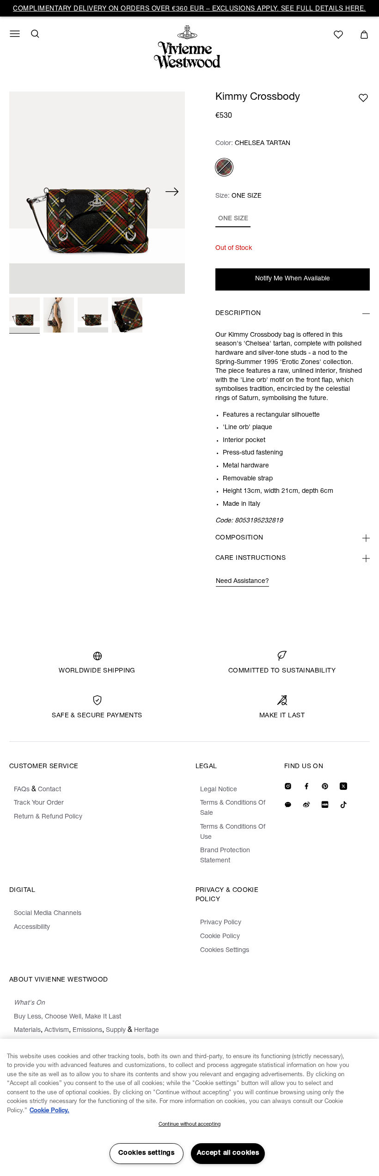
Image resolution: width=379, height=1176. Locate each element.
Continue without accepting (189, 1124)
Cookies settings (146, 1153)
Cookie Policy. (49, 1111)
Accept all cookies (228, 1153)
